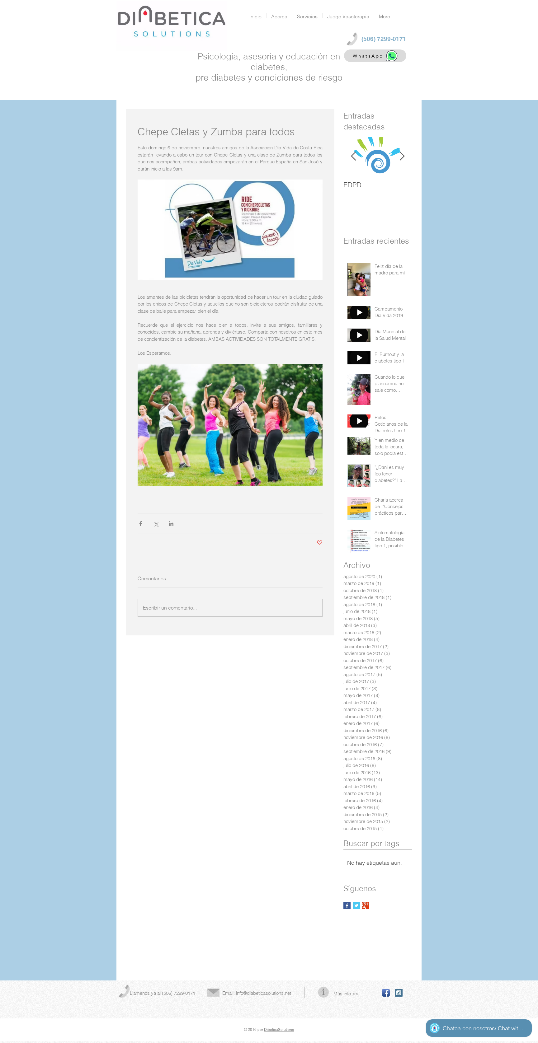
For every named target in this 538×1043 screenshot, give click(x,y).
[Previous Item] (353, 156)
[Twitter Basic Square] (356, 905)
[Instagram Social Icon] (399, 993)
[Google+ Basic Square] (365, 905)
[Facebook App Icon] (386, 993)
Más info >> (345, 994)
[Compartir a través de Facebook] (141, 523)
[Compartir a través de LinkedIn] (171, 523)
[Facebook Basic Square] (347, 905)
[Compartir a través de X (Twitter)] (156, 523)
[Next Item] (402, 156)
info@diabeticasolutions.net (263, 993)
